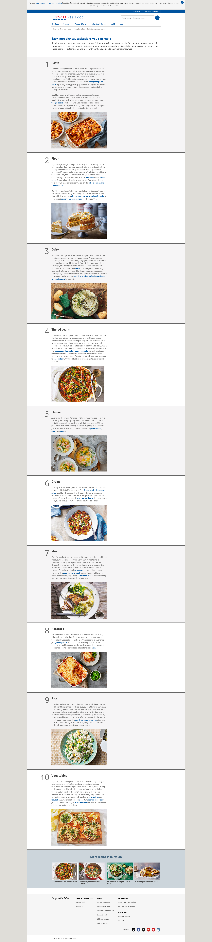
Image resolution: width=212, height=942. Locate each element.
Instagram (158, 929)
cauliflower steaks (86, 575)
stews (53, 431)
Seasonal (67, 24)
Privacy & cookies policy (127, 902)
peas (81, 800)
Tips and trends (65, 29)
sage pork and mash (71, 573)
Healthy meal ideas (104, 906)
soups (62, 431)
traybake (79, 570)
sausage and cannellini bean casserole (71, 351)
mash (77, 268)
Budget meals (102, 915)
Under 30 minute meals (106, 911)
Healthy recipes (116, 24)
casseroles (58, 359)
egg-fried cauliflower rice (86, 720)
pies (95, 648)
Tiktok (133, 929)
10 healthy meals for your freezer (89, 882)
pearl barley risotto (85, 498)
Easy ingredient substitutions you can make (90, 29)
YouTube (148, 929)
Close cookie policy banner (182, 2)
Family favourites (103, 902)
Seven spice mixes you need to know (118, 882)
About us (79, 906)
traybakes (55, 800)
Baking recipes (102, 923)
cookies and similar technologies (49, 3)
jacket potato (61, 642)
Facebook (138, 929)
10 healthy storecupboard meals (65, 881)
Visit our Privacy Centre (126, 906)
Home (55, 29)
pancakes (90, 177)
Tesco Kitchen (81, 24)
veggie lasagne (57, 103)
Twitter (143, 929)
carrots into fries (95, 800)
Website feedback (124, 916)
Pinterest (153, 929)
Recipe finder (81, 902)
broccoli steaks (81, 802)
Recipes (55, 24)
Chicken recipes (103, 919)
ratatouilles (94, 797)
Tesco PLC (122, 920)
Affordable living (98, 24)
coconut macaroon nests (71, 199)
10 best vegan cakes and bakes (146, 881)
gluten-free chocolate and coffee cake (87, 196)
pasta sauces (95, 428)
